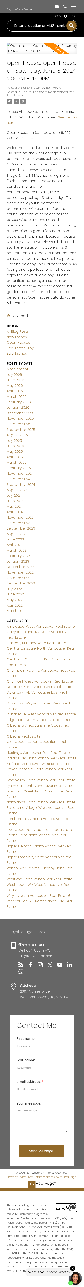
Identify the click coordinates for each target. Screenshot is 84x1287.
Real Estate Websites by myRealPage (52, 1177)
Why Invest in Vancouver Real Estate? (39, 895)
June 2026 (15, 380)
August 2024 (17, 489)
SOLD (74, 16)
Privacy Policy (17, 1177)
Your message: (29, 1103)
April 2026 (15, 391)
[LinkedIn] (71, 966)
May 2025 (15, 451)
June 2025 (15, 445)
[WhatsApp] (22, 972)
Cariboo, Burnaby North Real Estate (36, 642)
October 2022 (18, 577)
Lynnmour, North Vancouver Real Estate (40, 785)
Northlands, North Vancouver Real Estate (41, 802)
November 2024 (20, 473)
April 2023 (15, 544)
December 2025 (20, 413)
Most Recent (17, 369)
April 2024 (15, 512)
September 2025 (21, 429)
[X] (52, 966)
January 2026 (18, 407)
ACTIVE (58, 16)
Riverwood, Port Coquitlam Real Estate (39, 829)
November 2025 (20, 418)
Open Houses (18, 342)
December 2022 (20, 566)
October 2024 (18, 479)
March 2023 (16, 550)
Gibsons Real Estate (24, 736)
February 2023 (19, 555)
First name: (26, 1038)
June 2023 (15, 539)
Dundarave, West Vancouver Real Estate (41, 714)
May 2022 (15, 599)
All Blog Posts (18, 331)
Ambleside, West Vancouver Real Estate (41, 626)
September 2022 (21, 583)
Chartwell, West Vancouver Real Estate (40, 681)
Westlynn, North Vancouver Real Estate (40, 879)
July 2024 (14, 495)
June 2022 (15, 594)
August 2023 (17, 533)
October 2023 (18, 523)
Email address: (29, 1081)
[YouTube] (62, 966)
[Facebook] (33, 966)
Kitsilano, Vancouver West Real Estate (38, 763)
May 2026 (15, 385)
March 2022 (16, 610)
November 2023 (20, 517)
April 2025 (15, 457)
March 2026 (16, 396)
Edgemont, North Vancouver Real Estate (41, 719)
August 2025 (17, 435)
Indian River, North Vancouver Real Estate (42, 758)
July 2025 (14, 440)
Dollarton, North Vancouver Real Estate (40, 686)
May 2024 (15, 506)
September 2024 (21, 484)
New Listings (17, 337)
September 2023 (21, 528)
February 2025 (19, 468)
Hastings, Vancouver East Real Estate (38, 752)
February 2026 (19, 402)
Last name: (26, 1060)
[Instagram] (42, 966)
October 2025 (18, 424)
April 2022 (15, 605)
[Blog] (23, 966)
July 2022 (14, 588)
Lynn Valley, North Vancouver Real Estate (41, 780)
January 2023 (18, 561)
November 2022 (20, 572)
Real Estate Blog (20, 348)
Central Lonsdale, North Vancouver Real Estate (40, 93)
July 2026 (14, 374)
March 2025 (16, 462)
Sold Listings (17, 353)
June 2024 (15, 500)
